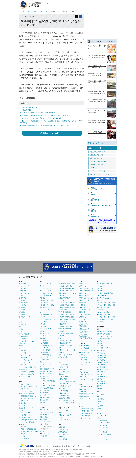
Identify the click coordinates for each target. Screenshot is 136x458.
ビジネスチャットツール (87, 350)
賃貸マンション (24, 405)
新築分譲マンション (25, 417)
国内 (42, 429)
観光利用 (44, 436)
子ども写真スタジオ (46, 371)
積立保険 (99, 388)
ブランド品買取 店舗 (46, 388)
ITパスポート (69, 386)
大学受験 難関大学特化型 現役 (67, 293)
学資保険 (22, 314)
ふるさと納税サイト (46, 314)
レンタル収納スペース (48, 319)
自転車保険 (22, 298)
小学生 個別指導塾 (64, 343)
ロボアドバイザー (24, 376)
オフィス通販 (44, 393)
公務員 (62, 386)
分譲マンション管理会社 (27, 393)
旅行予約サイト (44, 410)
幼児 (61, 367)
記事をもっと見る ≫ (95, 143)
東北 (23, 429)
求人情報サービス (85, 319)
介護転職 (82, 305)
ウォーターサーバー (46, 283)
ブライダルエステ (85, 372)
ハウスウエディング (85, 387)
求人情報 (87, 446)
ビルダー (23, 426)
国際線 (49, 421)
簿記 (65, 379)
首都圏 (23, 396)
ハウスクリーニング (46, 293)
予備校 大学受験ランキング (30, 107)
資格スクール (62, 388)
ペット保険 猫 (101, 350)
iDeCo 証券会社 (24, 336)
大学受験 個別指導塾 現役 (66, 288)
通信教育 (61, 347)
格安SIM (100, 286)
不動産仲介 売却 (24, 384)
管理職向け (84, 360)
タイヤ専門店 (62, 439)
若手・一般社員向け (87, 362)
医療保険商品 (101, 353)
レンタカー (43, 331)
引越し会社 (43, 326)
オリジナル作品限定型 (48, 381)
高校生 (62, 350)
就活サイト (82, 286)
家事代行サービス (45, 291)
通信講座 (61, 374)
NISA (20, 327)
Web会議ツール (84, 352)
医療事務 (66, 376)
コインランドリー (45, 295)
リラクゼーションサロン (66, 415)
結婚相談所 (82, 391)
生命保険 (22, 307)
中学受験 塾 (62, 324)
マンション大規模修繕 (26, 398)
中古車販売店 (44, 343)
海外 (46, 429)
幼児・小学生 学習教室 (65, 355)
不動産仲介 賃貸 (24, 400)
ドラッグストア (63, 429)
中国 (113, 305)
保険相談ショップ (24, 317)
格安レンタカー (44, 333)
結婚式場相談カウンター (87, 394)
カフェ (42, 366)
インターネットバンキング (27, 341)
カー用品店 (61, 436)
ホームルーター (101, 295)
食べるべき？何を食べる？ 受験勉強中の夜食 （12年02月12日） (42, 118)
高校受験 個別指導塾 (64, 312)
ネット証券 (22, 324)
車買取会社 (43, 338)
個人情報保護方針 (58, 446)
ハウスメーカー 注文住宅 (26, 422)
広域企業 (101, 309)
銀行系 (23, 353)
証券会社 (23, 329)
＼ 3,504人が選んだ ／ (70, 266)
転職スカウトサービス (86, 298)
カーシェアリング (45, 329)
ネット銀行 (22, 338)
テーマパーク (83, 420)
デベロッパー (25, 438)
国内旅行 (44, 412)
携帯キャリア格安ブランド (106, 293)
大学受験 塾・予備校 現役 (66, 283)
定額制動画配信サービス (47, 369)
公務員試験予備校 (64, 398)
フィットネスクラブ (64, 410)
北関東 (29, 429)
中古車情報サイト (45, 340)
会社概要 (38, 446)
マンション (24, 386)
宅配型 (43, 324)
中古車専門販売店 (46, 345)
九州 (36, 396)
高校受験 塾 (62, 300)
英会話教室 (61, 369)
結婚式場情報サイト (85, 396)
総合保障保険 (101, 381)
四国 (99, 307)
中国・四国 (34, 431)
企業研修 (82, 355)
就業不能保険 (101, 372)
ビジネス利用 (45, 433)
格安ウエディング (85, 389)
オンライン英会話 (64, 372)
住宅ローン (22, 346)
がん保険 (22, 312)
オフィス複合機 (44, 395)
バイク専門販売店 (46, 355)
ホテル (42, 431)
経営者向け (84, 357)
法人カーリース (84, 345)
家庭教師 (61, 352)
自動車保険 (22, 283)
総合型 (43, 378)
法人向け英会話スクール (66, 400)
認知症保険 (100, 374)
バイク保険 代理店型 (103, 338)
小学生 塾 (61, 338)
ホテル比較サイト (45, 417)
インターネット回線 (103, 312)
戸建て (31, 386)
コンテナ (44, 321)
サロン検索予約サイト (86, 379)
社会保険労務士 (70, 381)
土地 (36, 386)
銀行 (22, 331)
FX (20, 348)
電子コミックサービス (47, 376)
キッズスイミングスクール (66, 417)
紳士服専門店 (62, 432)
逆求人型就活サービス (86, 288)
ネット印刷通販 (84, 348)
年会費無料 (24, 357)
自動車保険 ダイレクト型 (104, 331)
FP (61, 376)
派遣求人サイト (84, 317)
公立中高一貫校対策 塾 (65, 333)
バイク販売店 (44, 352)
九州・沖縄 (63, 309)
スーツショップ (63, 434)
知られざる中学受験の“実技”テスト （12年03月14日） (39, 112)
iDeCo (99, 403)
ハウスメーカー (25, 436)
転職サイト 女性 (84, 295)
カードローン (23, 350)
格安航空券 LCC (45, 419)
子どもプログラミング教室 (66, 402)
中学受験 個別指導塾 (64, 329)
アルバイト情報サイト (86, 291)
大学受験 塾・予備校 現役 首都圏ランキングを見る (102, 221)
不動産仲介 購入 (24, 389)
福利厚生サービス (45, 397)
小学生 (73, 350)
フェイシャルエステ (85, 374)
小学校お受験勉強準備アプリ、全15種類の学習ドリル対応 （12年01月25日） (46, 125)
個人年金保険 (101, 383)
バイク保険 (22, 291)
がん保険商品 (101, 367)
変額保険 (99, 386)
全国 (90, 415)
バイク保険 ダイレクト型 (104, 336)
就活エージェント (85, 283)
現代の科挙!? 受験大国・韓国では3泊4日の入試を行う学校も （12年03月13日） (47, 115)
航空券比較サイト (45, 414)
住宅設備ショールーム (26, 408)
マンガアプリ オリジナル (47, 385)
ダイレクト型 (25, 286)
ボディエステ (83, 377)
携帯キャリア (102, 291)
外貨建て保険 (101, 376)
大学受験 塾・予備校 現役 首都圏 (104, 181)
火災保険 (22, 300)
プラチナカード (105, 427)
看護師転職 (82, 302)
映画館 (81, 406)
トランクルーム (44, 317)
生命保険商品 (101, 360)
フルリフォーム (25, 412)
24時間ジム (62, 412)
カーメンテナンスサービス (48, 364)
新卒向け (83, 364)
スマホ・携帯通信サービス (105, 283)
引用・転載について (78, 446)
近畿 (31, 396)
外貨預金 (22, 343)
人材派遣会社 (83, 335)
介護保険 (99, 379)
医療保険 (22, 309)
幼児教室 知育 (62, 357)
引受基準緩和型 (103, 357)
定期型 (106, 355)
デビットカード (24, 365)
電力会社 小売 (44, 400)
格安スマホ (101, 288)
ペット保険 (22, 305)
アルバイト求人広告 (85, 338)
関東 (92, 408)
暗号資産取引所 (24, 369)
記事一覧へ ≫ (111, 41)
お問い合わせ (67, 446)
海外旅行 (51, 412)
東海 (27, 396)
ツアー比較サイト (45, 424)
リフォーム (22, 410)
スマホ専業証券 (24, 334)
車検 (41, 362)
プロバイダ (100, 300)
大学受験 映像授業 (64, 298)
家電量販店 (61, 427)
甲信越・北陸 (69, 305)
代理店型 (23, 288)
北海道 (62, 302)
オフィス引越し (44, 390)
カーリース (43, 336)
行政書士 (62, 383)
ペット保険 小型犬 (102, 348)
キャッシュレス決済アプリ (27, 367)
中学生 (67, 350)
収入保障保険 (102, 365)
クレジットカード (24, 355)
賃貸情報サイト (24, 403)
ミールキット (44, 302)
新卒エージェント (85, 328)
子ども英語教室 (63, 365)
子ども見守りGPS (45, 402)
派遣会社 (82, 312)
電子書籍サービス (45, 374)
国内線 (43, 421)
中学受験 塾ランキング (29, 110)
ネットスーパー (44, 307)
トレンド (31, 98)
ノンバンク (29, 353)
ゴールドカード (25, 362)
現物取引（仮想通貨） (28, 372)
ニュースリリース (47, 446)
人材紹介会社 (83, 332)
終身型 (100, 355)
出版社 (43, 383)
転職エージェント (85, 300)
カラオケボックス (85, 418)
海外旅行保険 (23, 302)
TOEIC (62, 381)
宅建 (61, 379)
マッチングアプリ (85, 398)
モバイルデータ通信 (103, 298)
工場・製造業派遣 (85, 314)
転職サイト (82, 293)
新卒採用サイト (84, 325)
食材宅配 (42, 298)
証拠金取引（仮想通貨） (28, 374)
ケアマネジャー (72, 383)
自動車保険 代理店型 (103, 334)
